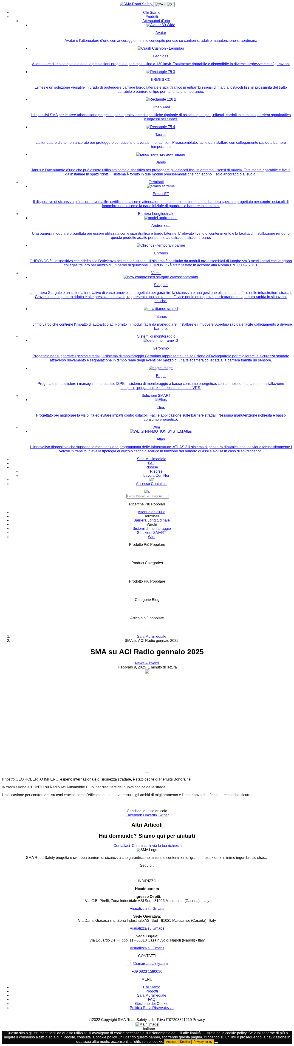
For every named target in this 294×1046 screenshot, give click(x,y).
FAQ (151, 463)
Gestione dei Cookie (151, 1004)
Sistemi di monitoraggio (156, 336)
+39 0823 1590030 (147, 971)
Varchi (156, 273)
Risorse (151, 467)
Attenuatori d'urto (156, 21)
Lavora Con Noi (156, 475)
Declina (185, 1041)
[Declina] (216, 1042)
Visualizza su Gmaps (147, 909)
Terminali (156, 182)
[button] (147, 1029)
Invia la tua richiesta (165, 846)
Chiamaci (139, 846)
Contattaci (159, 484)
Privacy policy (203, 1041)
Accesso (143, 484)
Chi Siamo (151, 12)
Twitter (163, 815)
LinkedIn (150, 815)
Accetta (171, 1041)
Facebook (134, 815)
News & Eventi (147, 663)
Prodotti (151, 17)
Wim (156, 427)
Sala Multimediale (151, 459)
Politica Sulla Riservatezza (152, 1008)
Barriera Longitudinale (156, 214)
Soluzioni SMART (156, 396)
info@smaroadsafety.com (147, 964)
